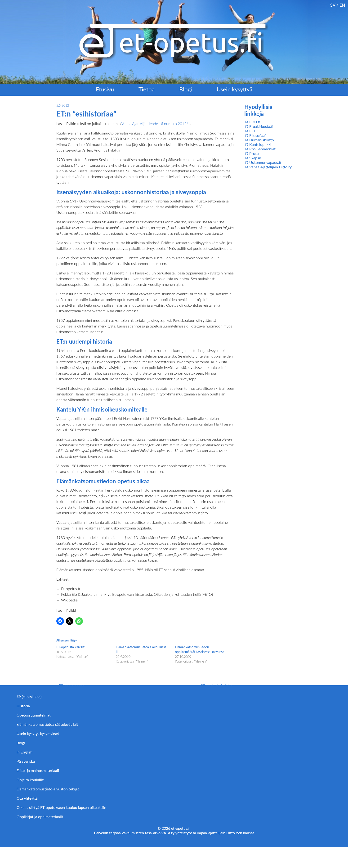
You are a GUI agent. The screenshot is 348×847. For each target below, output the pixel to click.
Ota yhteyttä (27, 798)
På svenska (26, 761)
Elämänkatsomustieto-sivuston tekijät (48, 789)
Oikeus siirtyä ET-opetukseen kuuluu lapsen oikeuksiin (61, 808)
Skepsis (255, 158)
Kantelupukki (260, 145)
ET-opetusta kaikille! (70, 647)
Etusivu (105, 90)
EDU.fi (254, 122)
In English (24, 752)
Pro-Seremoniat (262, 149)
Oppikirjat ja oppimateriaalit (40, 817)
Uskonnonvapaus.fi (265, 163)
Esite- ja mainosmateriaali (38, 771)
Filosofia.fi (257, 136)
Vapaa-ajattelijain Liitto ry (270, 167)
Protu (254, 154)
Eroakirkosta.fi (261, 127)
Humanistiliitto (261, 140)
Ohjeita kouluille (30, 780)
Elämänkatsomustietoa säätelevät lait (47, 724)
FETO (254, 131)
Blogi (185, 90)
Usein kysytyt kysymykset (38, 734)
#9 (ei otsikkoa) (29, 697)
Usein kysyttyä (234, 90)
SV (332, 5)
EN (342, 5)
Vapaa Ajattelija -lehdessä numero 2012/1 (155, 124)
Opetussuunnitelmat (34, 715)
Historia (23, 706)
